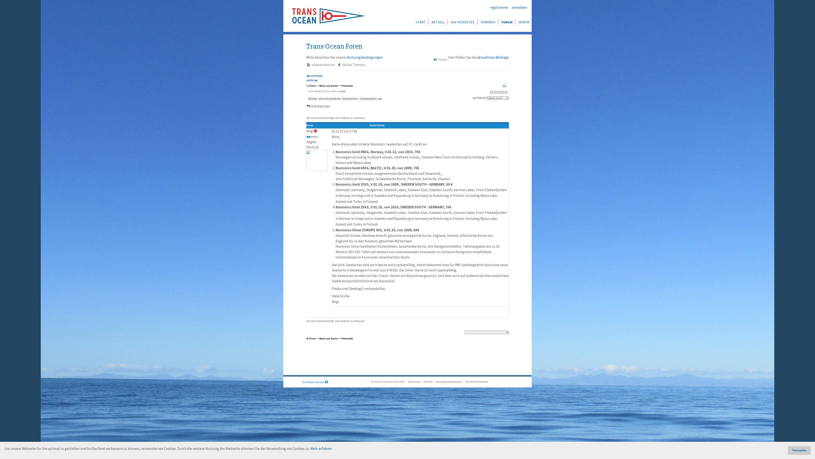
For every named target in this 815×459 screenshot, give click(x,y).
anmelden (519, 7)
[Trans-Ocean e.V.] (327, 16)
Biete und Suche (328, 86)
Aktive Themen (353, 64)
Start (421, 22)
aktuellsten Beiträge (493, 57)
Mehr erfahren (321, 448)
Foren (442, 59)
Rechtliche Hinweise (476, 381)
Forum (507, 22)
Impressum (414, 381)
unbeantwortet (323, 64)
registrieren (499, 7)
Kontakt (428, 381)
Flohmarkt (347, 86)
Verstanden (799, 450)
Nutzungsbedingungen (365, 57)
